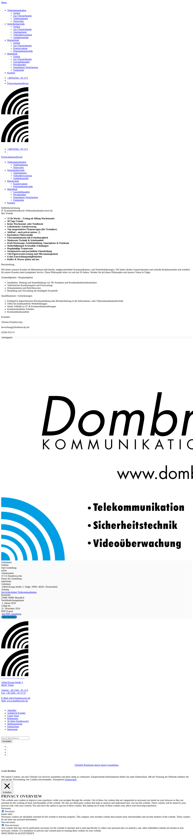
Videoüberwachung (22, 34)
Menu (4, 2)
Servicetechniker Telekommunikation (19, 592)
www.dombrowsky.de (17, 701)
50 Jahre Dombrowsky (18, 721)
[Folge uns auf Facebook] (7, 746)
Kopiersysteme (20, 48)
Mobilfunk (12, 53)
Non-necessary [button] (8, 822)
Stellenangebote (14, 724)
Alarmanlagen (20, 32)
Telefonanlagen (20, 18)
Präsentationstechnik (23, 51)
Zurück (16, 13)
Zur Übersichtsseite (22, 15)
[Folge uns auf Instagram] (7, 749)
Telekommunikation (16, 10)
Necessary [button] (6, 808)
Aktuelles (11, 710)
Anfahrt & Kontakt (16, 713)
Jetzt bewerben (9, 617)
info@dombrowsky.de (19, 698)
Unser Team (13, 715)
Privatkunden (19, 64)
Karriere (11, 72)
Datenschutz (13, 726)
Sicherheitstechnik (16, 24)
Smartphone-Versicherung (25, 67)
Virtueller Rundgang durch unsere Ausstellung (96, 765)
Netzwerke (18, 21)
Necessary (10, 811)
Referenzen (12, 718)
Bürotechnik (13, 40)
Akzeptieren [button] (58, 779)
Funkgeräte (18, 70)
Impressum (12, 729)
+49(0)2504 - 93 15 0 (17, 78)
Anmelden (6, 741)
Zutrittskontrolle (20, 37)
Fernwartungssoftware (17, 83)
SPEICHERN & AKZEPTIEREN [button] (17, 833)
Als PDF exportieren (11, 614)
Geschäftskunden (21, 62)
